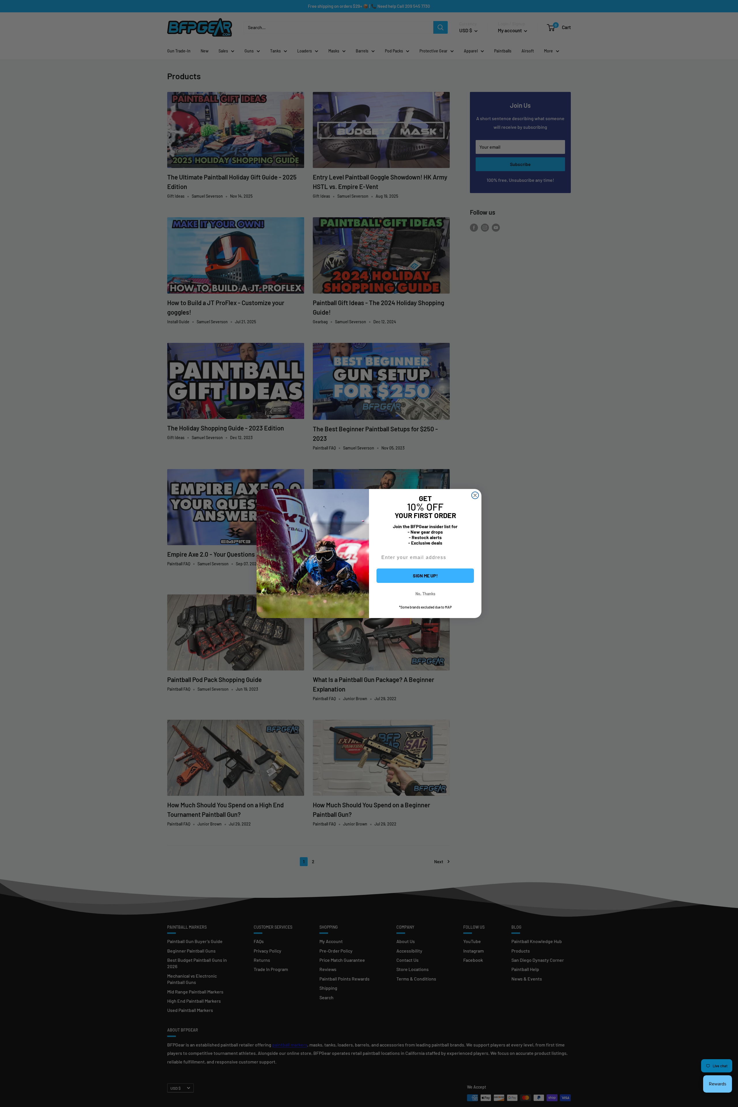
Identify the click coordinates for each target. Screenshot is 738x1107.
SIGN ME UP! (425, 575)
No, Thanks (425, 593)
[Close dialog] (475, 495)
